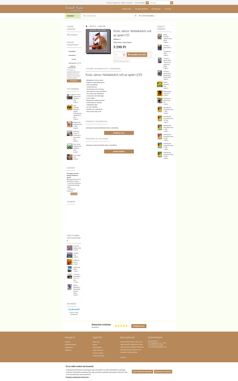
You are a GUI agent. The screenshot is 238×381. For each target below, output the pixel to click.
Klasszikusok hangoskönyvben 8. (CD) (168, 154)
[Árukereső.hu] (74, 310)
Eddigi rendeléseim (98, 350)
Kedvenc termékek (98, 353)
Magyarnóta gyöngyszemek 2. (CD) (77, 124)
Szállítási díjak (126, 9)
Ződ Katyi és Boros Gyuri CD (167, 100)
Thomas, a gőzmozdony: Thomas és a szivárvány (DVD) (167, 62)
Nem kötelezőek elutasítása (142, 371)
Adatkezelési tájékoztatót (73, 72)
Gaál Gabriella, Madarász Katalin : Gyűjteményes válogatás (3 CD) (77, 111)
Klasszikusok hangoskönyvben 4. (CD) (168, 136)
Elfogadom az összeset (163, 371)
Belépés (123, 3)
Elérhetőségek (156, 9)
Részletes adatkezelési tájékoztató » (77, 377)
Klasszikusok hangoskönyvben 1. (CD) (168, 109)
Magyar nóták (101, 26)
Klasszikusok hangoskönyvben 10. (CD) (168, 118)
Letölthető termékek (98, 355)
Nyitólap (109, 3)
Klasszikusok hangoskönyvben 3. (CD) (168, 127)
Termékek (71, 16)
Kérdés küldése (119, 151)
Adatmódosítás (97, 347)
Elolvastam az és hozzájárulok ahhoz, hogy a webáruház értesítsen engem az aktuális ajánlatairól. (73, 74)
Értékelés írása (119, 133)
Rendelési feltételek (141, 9)
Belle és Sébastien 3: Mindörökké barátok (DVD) (76, 289)
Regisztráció (116, 3)
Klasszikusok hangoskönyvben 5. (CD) (168, 145)
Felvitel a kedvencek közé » (122, 61)
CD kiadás (167, 9)
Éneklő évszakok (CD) (166, 84)
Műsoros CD (92, 26)
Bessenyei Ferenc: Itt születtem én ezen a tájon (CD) (77, 135)
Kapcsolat (129, 3)
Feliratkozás (74, 81)
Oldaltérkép (68, 350)
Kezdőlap (67, 342)
